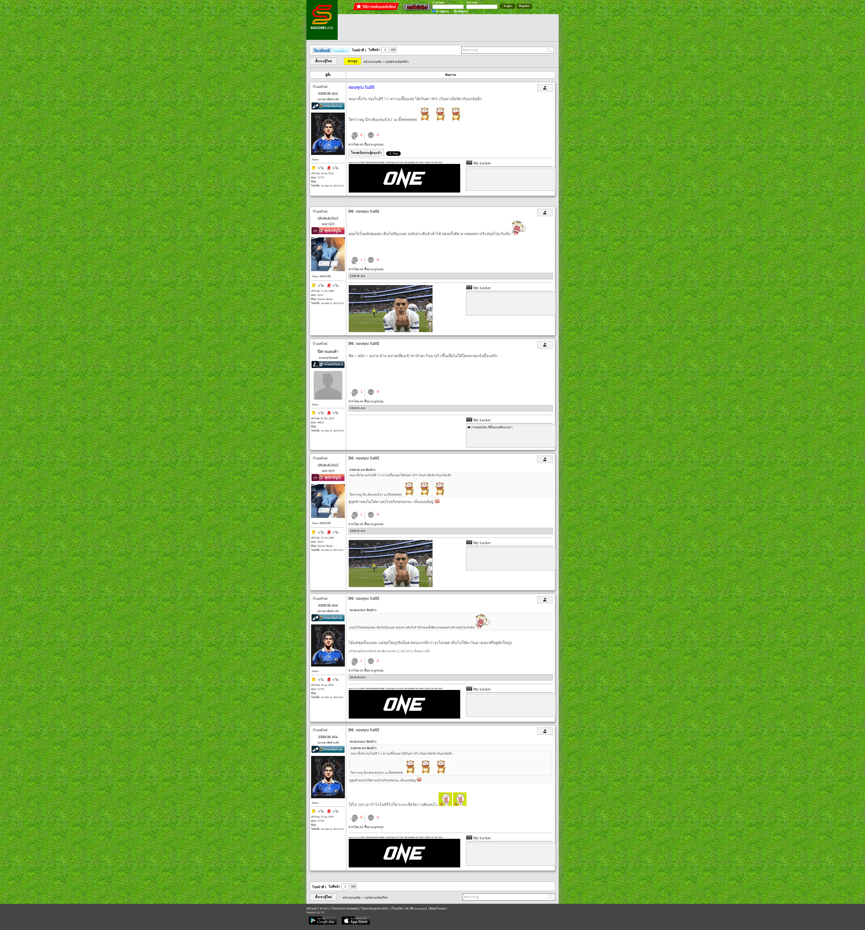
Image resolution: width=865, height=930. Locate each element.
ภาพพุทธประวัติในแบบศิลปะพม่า (491, 427)
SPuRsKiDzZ (328, 218)
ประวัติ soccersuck (416, 908)
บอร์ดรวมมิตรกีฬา (397, 62)
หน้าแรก (311, 908)
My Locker (481, 163)
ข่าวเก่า (324, 908)
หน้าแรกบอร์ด (372, 62)
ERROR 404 (328, 93)
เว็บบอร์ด (396, 908)
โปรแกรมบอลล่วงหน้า (375, 908)
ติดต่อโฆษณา (438, 908)
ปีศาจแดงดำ (328, 351)
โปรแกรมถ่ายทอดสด (345, 908)
